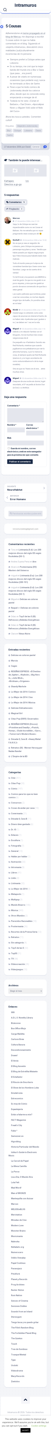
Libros (14, 872)
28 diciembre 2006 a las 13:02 (35, 240)
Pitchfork (15, 1274)
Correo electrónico (32, 426)
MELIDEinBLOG (18, 1209)
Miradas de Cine (18, 1220)
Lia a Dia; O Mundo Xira (22, 1177)
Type (13, 1360)
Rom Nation (16, 1295)
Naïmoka (15, 1241)
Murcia (14, 661)
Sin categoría (17, 943)
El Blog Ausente (18, 1066)
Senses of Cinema (19, 1301)
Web (9, 438)
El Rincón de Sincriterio (22, 1082)
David (28, 147)
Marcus (16, 218)
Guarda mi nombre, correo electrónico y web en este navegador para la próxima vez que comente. (24, 451)
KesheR (16, 240)
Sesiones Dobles (19, 1306)
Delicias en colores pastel (23, 655)
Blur (9, 130)
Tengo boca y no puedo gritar (25, 1322)
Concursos (16, 803)
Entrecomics (17, 1098)
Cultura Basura (18, 1045)
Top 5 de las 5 (17, 948)
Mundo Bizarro (18, 905)
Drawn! (14, 1055)
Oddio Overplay (18, 1258)
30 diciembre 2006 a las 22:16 (34, 378)
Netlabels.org (17, 1247)
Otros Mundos (18, 916)
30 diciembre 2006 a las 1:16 (33, 329)
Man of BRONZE (18, 1193)
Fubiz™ (14, 1131)
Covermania (17, 813)
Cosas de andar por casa (23, 808)
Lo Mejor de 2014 (19, 889)
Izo (27, 181)
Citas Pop (15, 783)
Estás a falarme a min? (21, 1114)
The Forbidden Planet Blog (23, 1333)
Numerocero (17, 1252)
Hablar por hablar (19, 856)
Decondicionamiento (21, 1050)
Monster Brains (18, 1231)
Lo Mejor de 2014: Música (23, 702)
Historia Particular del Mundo (25, 1147)
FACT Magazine (18, 1120)
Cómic (14, 789)
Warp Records (17, 1376)
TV (12, 959)
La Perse (15, 1172)
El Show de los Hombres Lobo (25, 1088)
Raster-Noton (17, 1290)
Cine (13, 778)
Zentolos (15, 1381)
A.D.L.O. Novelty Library (22, 1018)
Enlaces (14, 835)
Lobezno (28, 130)
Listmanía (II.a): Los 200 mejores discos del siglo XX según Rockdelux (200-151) (25, 578)
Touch (14, 1344)
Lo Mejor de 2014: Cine (22, 697)
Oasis (38, 130)
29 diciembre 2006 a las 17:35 (33, 310)
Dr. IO (13, 829)
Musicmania (17, 1236)
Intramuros (25, 5)
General (35, 147)
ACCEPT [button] (25, 1430)
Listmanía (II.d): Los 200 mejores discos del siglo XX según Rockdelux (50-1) (24, 553)
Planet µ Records (19, 1279)
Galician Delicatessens (22, 708)
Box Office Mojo (18, 1028)
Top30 (14, 953)
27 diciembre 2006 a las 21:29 (27, 221)
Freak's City (16, 1125)
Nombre (11, 425)
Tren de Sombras (19, 1349)
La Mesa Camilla (19, 1166)
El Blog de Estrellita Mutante (24, 1071)
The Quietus (16, 1338)
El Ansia (14, 1061)
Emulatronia (17, 1093)
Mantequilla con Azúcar (22, 1198)
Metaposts (16, 894)
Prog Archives (18, 1284)
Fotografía (16, 846)
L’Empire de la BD (19, 756)
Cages (14, 666)
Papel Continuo (18, 1263)
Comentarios (17, 202)
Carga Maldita (18, 1034)
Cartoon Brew (17, 1039)
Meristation (16, 1215)
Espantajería (17, 1109)
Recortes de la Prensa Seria (24, 932)
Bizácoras (16, 1023)
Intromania (16, 867)
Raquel (14, 608)
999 (12, 1012)
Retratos (15, 937)
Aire (34, 562)
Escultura (15, 840)
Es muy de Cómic (19, 1104)
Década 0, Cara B (19, 819)
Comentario (13, 406)
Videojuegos (17, 969)
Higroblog (16, 1141)
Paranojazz (16, 1268)
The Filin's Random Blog (22, 1328)
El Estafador (17, 1077)
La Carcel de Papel (20, 1161)
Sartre (9, 135)
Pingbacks (15, 209)
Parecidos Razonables (21, 921)
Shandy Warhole (18, 686)
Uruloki (14, 1365)
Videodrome (17, 1371)
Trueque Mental (18, 1354)
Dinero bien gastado (20, 824)
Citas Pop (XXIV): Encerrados (25, 719)
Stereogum (16, 1317)
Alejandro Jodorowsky (27, 126)
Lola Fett (15, 1182)
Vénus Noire (24, 634)
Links (13, 878)
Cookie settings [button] (38, 1426)
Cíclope (17, 130)
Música (14, 910)
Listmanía (15, 883)
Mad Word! (16, 1188)
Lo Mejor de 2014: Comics (23, 692)
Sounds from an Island (21, 1311)
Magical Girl (17, 713)
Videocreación (18, 964)
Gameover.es (17, 1136)
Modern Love (17, 1225)
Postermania (17, 926)
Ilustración (16, 862)
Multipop (15, 899)
